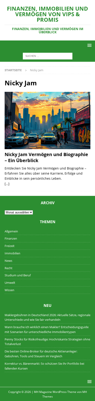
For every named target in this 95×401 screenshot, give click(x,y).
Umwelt (10, 283)
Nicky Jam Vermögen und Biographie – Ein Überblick (46, 157)
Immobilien (12, 253)
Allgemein (11, 231)
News (8, 261)
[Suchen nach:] (47, 56)
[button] (88, 45)
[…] (7, 184)
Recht (8, 268)
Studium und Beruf (18, 275)
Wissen (9, 290)
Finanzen (11, 238)
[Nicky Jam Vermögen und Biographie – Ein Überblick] (47, 120)
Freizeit (10, 246)
